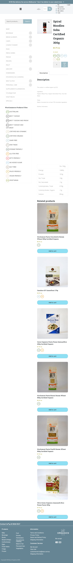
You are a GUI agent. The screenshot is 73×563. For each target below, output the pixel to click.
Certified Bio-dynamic (17, 131)
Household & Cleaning (20, 540)
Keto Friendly (13, 158)
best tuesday (13, 116)
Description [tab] (44, 73)
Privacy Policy (34, 535)
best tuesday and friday (18, 120)
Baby (3, 533)
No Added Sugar (14, 162)
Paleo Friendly (14, 171)
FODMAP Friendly (15, 149)
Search (27, 21)
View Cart (33, 549)
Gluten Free (13, 154)
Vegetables (19, 548)
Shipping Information (36, 540)
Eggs (3, 544)
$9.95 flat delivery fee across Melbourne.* (35, 2)
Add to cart (64, 64)
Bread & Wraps (6, 540)
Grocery (18, 535)
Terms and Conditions (37, 533)
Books (4, 537)
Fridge (4, 549)
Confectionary (6, 542)
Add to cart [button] (52, 251)
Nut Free (11, 167)
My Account (34, 547)
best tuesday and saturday (14, 126)
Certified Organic (15, 136)
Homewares (20, 538)
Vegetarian (12, 180)
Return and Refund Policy (38, 537)
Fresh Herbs (6, 546)
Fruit (17, 533)
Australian (12, 112)
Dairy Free (12, 140)
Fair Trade (12, 145)
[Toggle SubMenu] (30, 33)
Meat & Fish (20, 544)
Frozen (4, 551)
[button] (20, 9)
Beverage (5, 535)
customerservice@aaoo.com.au (40, 551)
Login (68, 5)
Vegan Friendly (14, 176)
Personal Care (20, 546)
